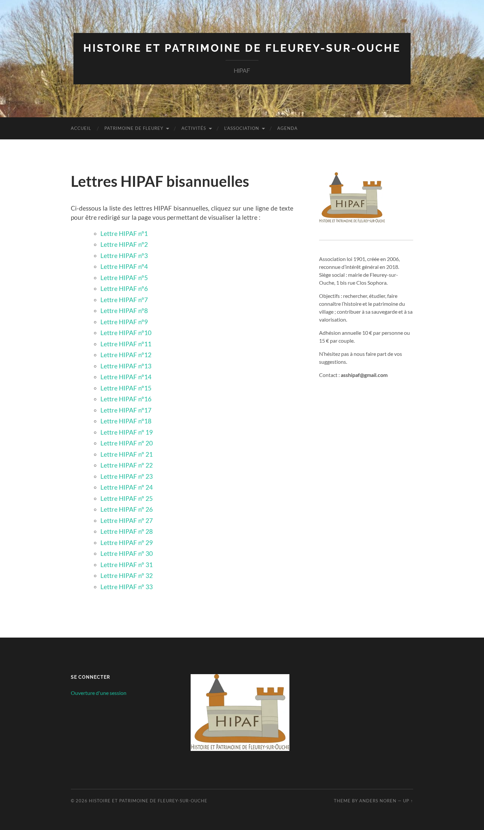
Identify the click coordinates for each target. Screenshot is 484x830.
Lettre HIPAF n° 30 (126, 553)
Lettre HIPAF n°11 (125, 344)
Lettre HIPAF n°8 (124, 310)
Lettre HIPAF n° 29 (126, 542)
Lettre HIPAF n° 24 (126, 487)
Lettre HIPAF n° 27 (126, 520)
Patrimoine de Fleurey (133, 128)
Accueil (81, 128)
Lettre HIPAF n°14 (125, 377)
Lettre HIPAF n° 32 (126, 575)
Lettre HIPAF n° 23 (126, 476)
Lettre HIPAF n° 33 (126, 586)
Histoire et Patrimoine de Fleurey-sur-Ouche (242, 48)
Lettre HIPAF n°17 (125, 410)
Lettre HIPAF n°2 (124, 244)
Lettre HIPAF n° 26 (126, 509)
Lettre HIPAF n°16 (125, 399)
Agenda (287, 128)
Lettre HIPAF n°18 (125, 421)
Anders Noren (377, 800)
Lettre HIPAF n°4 (124, 266)
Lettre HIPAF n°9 (124, 322)
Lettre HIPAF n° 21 (126, 454)
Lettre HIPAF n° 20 (126, 443)
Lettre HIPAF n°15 (125, 388)
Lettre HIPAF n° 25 (126, 498)
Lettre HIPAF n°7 (124, 299)
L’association (241, 128)
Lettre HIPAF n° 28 (126, 531)
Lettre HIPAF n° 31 (126, 564)
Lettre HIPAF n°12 (125, 354)
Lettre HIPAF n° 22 (126, 465)
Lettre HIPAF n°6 (124, 288)
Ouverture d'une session (98, 693)
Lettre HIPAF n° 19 (126, 432)
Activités (193, 128)
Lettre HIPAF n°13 (125, 366)
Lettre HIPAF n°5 (124, 277)
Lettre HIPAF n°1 (124, 233)
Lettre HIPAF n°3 (124, 255)
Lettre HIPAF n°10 (125, 332)
